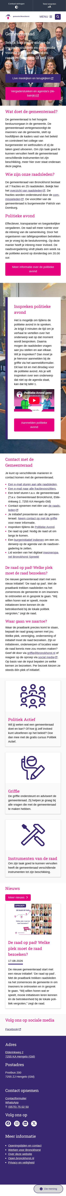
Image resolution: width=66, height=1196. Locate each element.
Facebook (11, 1029)
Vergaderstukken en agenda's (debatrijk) (33, 93)
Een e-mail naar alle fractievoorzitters (32, 488)
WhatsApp (12, 1102)
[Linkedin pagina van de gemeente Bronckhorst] (25, 1123)
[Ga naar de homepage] (17, 16)
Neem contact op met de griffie (37, 518)
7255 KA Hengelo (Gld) (20, 1056)
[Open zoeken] (58, 17)
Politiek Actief (21, 719)
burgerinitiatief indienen (29, 539)
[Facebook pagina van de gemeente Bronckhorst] (8, 1123)
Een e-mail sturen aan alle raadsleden (32, 484)
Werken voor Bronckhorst (24, 1149)
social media (46, 657)
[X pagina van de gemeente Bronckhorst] (34, 1123)
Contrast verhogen (16, 4)
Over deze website (20, 1154)
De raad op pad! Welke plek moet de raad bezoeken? (29, 948)
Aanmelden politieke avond (34, 425)
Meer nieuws (16, 897)
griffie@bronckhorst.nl (41, 653)
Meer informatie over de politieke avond (33, 269)
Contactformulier (15, 1098)
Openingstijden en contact (24, 1145)
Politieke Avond (44, 527)
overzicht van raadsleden (26, 190)
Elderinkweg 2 (14, 1052)
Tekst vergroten (49, 4)
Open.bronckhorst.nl (21, 1158)
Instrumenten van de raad (32, 858)
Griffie (14, 791)
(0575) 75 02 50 (18, 1106)
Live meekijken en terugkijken (31, 78)
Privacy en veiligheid (21, 1162)
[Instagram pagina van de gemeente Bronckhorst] (17, 1123)
